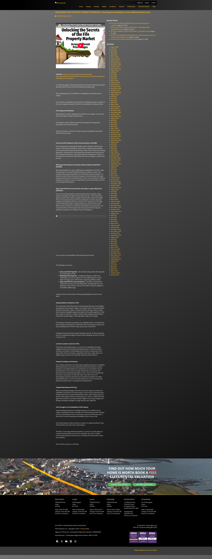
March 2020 (114, 199)
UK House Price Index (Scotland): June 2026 (124, 39)
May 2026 (114, 53)
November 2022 (116, 136)
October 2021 (115, 162)
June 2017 (114, 265)
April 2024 (114, 102)
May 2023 (114, 124)
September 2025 (116, 69)
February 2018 (115, 249)
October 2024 (115, 91)
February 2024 (115, 106)
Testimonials (131, 6)
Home (81, 6)
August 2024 (115, 94)
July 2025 (113, 73)
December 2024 (116, 87)
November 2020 (116, 184)
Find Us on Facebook (61, 513)
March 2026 (114, 57)
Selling (104, 6)
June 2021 (114, 170)
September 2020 (116, 188)
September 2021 (116, 164)
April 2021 (114, 174)
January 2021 (115, 180)
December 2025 (116, 63)
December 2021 (116, 158)
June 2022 (114, 146)
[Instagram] (75, 541)
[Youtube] (66, 541)
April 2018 (114, 245)
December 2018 (116, 229)
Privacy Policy (84, 529)
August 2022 (115, 142)
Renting (96, 6)
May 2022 (114, 148)
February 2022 (115, 154)
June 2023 (114, 122)
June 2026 (114, 51)
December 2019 (116, 205)
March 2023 (114, 128)
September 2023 (116, 116)
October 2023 (115, 114)
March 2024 (114, 104)
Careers (147, 2)
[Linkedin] (71, 541)
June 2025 (114, 75)
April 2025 (114, 79)
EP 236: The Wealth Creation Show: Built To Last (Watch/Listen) (130, 31)
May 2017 (114, 267)
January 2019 (115, 227)
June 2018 (114, 241)
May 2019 (114, 219)
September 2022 (116, 140)
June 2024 (114, 98)
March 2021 (114, 176)
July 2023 (113, 120)
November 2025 (116, 65)
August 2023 (115, 118)
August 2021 (115, 166)
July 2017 (113, 263)
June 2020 (114, 194)
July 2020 (113, 192)
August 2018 (115, 237)
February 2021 (115, 178)
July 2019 (113, 215)
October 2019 (115, 209)
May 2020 (114, 196)
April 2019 (114, 221)
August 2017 (115, 261)
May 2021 (114, 172)
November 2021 (116, 160)
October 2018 (115, 233)
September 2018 (116, 235)
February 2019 (115, 225)
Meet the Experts (143, 6)
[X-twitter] (62, 541)
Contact (153, 2)
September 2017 (116, 259)
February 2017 (115, 273)
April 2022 (114, 150)
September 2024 (116, 93)
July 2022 (113, 144)
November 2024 (116, 89)
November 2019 (116, 207)
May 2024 (114, 100)
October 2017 (115, 257)
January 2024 (115, 108)
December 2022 (116, 134)
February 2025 (115, 83)
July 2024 (113, 96)
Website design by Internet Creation (145, 550)
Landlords (112, 6)
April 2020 (114, 197)
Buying (88, 6)
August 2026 (115, 47)
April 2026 (114, 55)
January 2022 (115, 156)
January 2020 (115, 203)
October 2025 (115, 67)
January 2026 (115, 61)
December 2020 (116, 182)
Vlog (154, 6)
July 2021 (113, 168)
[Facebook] (57, 541)
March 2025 (114, 81)
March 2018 (114, 247)
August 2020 (115, 190)
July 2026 (113, 49)
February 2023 (115, 130)
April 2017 (114, 269)
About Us (140, 2)
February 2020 (115, 201)
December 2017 (116, 253)
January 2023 (115, 132)
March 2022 (114, 152)
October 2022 (115, 138)
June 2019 (114, 217)
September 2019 (116, 211)
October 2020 (115, 186)
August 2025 (115, 71)
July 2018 (113, 239)
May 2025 (114, 77)
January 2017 (115, 275)
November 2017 (116, 255)
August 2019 (115, 213)
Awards (121, 6)
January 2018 (115, 251)
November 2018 (116, 231)
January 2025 (115, 85)
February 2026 (115, 59)
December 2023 (116, 110)
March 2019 (114, 223)
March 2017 (114, 271)
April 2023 (114, 126)
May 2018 (114, 243)
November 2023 (116, 112)
